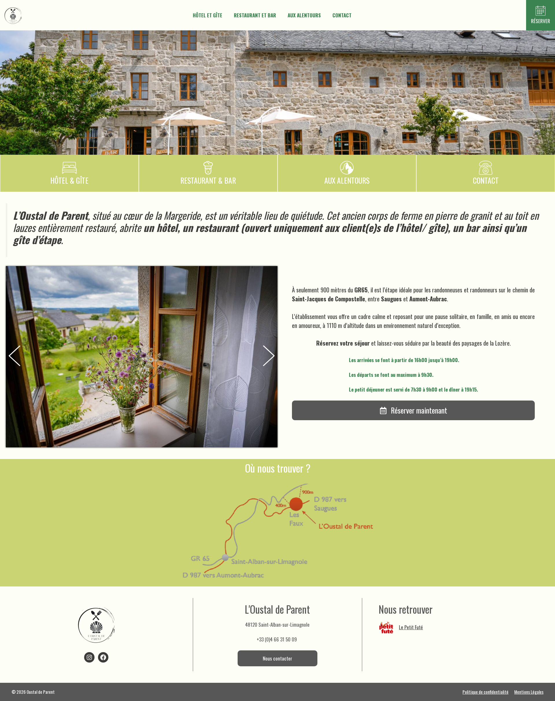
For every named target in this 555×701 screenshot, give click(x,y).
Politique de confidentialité (485, 692)
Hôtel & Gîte (69, 180)
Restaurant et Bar (255, 15)
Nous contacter (277, 658)
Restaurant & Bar (208, 180)
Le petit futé (411, 627)
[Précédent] (14, 357)
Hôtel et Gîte (207, 15)
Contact (342, 15)
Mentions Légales (528, 692)
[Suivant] (269, 357)
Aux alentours (304, 15)
